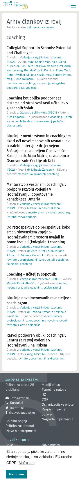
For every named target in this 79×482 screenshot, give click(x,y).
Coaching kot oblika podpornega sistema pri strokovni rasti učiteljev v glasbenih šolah (37, 103)
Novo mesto (51, 445)
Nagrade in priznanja (57, 419)
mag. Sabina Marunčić (42, 61)
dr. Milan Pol (55, 66)
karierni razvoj (52, 316)
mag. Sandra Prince (58, 74)
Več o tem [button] (26, 463)
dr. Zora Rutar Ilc (38, 251)
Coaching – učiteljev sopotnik (31, 274)
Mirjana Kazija (35, 74)
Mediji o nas (51, 384)
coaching (29, 83)
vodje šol (31, 87)
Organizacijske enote (58, 404)
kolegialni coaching (19, 263)
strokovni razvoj (41, 121)
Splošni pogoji (16, 421)
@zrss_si (14, 408)
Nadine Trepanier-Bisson (43, 208)
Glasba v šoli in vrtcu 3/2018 (38, 112)
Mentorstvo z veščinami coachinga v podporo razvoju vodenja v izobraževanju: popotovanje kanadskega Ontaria (36, 192)
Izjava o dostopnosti (20, 431)
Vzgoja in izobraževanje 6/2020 (40, 279)
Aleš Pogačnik (16, 117)
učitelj (51, 259)
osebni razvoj (52, 287)
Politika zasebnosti (19, 426)
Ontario (11, 216)
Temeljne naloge (54, 389)
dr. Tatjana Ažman (38, 312)
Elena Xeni (63, 70)
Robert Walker (16, 74)
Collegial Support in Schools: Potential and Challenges (39, 50)
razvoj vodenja (27, 216)
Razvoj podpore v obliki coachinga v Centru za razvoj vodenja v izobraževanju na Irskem (36, 340)
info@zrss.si (17, 398)
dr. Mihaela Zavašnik (40, 169)
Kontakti (16, 402)
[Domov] (15, 5)
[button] (73, 5)
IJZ (44, 394)
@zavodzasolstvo (20, 412)
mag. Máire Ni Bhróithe (42, 354)
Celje (9, 445)
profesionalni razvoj (32, 259)
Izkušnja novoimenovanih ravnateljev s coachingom (39, 300)
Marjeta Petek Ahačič (20, 283)
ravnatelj (40, 174)
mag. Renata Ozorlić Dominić (36, 70)
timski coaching (54, 358)
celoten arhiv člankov (40, 27)
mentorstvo (14, 83)
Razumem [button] (16, 474)
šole (21, 87)
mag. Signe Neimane (20, 79)
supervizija (43, 83)
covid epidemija (30, 325)
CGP (45, 399)
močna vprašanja (18, 287)
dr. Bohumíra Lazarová (31, 66)
